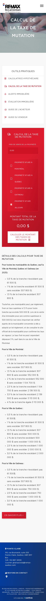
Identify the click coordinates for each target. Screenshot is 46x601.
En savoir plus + (14, 515)
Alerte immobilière (18, 94)
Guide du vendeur (17, 117)
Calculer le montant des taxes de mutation (23, 237)
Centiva (28, 598)
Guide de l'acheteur (19, 110)
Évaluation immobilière (21, 102)
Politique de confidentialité (22, 592)
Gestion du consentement (28, 594)
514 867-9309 (15, 560)
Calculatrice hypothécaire (23, 79)
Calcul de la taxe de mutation (24, 86)
